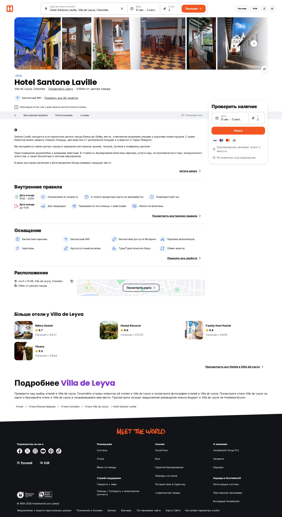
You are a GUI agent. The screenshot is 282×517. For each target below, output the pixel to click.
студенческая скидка (167, 492)
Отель (19, 75)
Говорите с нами (107, 484)
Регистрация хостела (226, 484)
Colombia (39, 88)
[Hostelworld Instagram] (35, 451)
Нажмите (218, 458)
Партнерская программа (227, 492)
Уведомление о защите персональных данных (44, 510)
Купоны (112, 510)
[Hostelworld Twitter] (27, 451)
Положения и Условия (89, 510)
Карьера (218, 467)
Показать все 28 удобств (61, 98)
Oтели (100, 458)
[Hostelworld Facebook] (19, 451)
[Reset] (122, 9)
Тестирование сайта (148, 510)
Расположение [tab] (64, 115)
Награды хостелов (166, 475)
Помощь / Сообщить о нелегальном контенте (118, 493)
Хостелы (102, 450)
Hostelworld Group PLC (226, 450)
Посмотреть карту (60, 88)
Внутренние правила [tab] (36, 115)
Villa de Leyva (23, 88)
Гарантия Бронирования (169, 467)
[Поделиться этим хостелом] (264, 69)
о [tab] (15, 115)
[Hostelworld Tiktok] (58, 451)
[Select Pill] (264, 8)
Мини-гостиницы (106, 467)
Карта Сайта (173, 510)
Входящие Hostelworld (226, 501)
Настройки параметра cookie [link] (202, 510)
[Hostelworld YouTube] (43, 451)
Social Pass (161, 450)
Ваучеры (126, 510)
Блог (157, 458)
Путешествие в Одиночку (170, 484)
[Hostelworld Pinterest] (51, 451)
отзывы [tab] (84, 115)
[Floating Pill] (254, 43)
